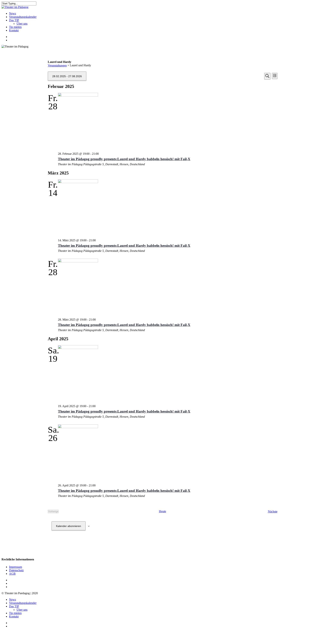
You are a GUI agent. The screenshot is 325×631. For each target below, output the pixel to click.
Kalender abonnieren (68, 526)
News (12, 599)
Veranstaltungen (57, 65)
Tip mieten (15, 613)
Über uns (22, 609)
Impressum (15, 566)
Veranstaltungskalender (22, 603)
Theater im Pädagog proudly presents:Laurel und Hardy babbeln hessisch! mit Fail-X (124, 159)
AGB (12, 573)
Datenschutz (16, 570)
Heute (162, 511)
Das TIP (14, 606)
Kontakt (14, 616)
